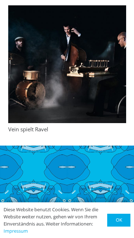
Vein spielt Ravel (28, 129)
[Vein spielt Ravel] (67, 64)
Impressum (16, 231)
